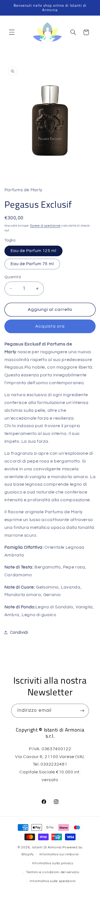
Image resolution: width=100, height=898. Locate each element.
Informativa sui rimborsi (59, 854)
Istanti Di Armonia (47, 847)
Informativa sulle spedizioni (53, 881)
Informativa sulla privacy (52, 863)
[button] (11, 32)
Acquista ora (50, 326)
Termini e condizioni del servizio (52, 872)
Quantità (12, 277)
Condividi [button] (19, 632)
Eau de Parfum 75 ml (32, 264)
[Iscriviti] (82, 710)
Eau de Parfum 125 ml (33, 251)
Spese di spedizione (45, 225)
